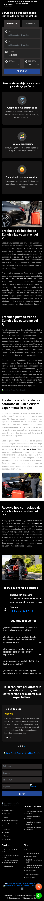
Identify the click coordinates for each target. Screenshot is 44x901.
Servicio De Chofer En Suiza (11, 851)
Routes (6, 836)
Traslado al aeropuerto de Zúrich (18, 279)
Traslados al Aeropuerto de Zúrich (34, 812)
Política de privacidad (29, 898)
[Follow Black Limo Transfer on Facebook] (22, 884)
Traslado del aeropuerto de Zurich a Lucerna (34, 866)
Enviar (22, 794)
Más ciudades (30, 877)
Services (6, 829)
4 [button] (25, 746)
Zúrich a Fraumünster (33, 853)
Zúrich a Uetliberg (31, 856)
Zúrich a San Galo (31, 871)
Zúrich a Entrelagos (32, 874)
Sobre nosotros (9, 810)
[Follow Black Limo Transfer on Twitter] (19, 886)
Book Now (7, 814)
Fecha (11, 51)
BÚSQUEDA (22, 71)
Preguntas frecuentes (11, 820)
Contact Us (7, 839)
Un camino (12, 23)
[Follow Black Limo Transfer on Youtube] (22, 888)
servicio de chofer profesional (24, 449)
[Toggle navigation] (42, 5)
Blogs (6, 817)
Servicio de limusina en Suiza (29, 363)
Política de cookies (14, 898)
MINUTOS (32, 61)
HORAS (11, 61)
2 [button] (21, 746)
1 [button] (18, 746)
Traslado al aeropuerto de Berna (33, 823)
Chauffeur (7, 832)
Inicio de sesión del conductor (10, 825)
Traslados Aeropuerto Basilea (33, 818)
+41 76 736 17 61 (21, 611)
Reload (33, 787)
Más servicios (8, 866)
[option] (22, 723)
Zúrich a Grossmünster (33, 850)
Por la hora (30, 23)
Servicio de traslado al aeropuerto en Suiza (11, 862)
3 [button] (23, 746)
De (9, 31)
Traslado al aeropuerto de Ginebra (33, 828)
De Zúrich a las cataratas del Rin (34, 861)
